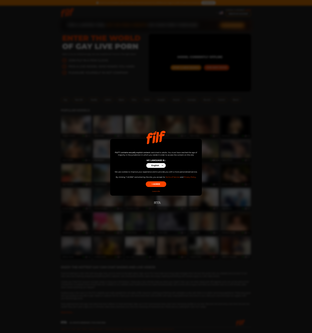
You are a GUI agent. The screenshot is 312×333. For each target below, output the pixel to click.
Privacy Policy (190, 177)
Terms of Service (173, 177)
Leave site (156, 191)
